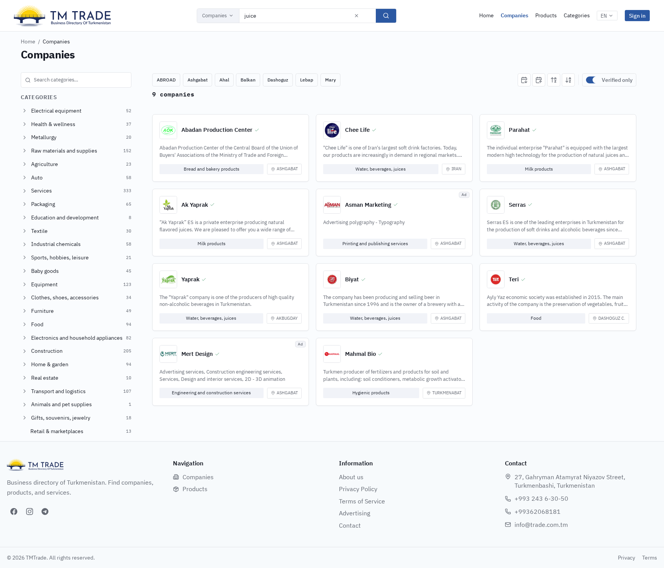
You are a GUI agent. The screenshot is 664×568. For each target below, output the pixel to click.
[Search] (386, 16)
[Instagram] (30, 511)
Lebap (306, 80)
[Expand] (24, 111)
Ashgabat (198, 80)
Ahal (224, 80)
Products (546, 15)
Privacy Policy (358, 489)
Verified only (617, 79)
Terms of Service (362, 501)
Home (486, 15)
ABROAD (166, 80)
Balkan (248, 80)
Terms (649, 557)
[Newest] (524, 79)
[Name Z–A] (568, 79)
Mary (330, 80)
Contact (350, 525)
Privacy (626, 557)
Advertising (354, 513)
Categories (577, 15)
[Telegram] (45, 511)
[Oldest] (538, 79)
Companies (214, 15)
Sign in (637, 15)
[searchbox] (76, 80)
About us (351, 477)
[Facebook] (14, 511)
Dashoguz (277, 80)
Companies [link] (56, 41)
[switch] (592, 79)
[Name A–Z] (553, 79)
